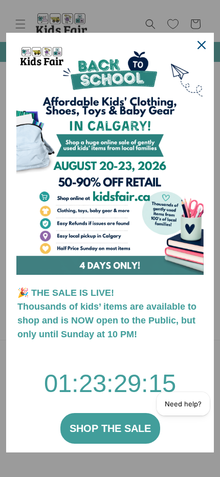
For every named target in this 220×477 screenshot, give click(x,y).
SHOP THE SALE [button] (110, 428)
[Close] (201, 45)
